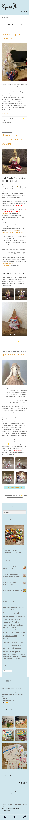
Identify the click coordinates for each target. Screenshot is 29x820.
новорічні (15, 651)
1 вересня (6, 607)
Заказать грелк (15, 450)
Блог (8, 495)
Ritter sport (8, 609)
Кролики (5, 627)
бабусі (16, 630)
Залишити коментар (7, 31)
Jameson (20, 607)
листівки (13, 648)
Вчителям (6, 613)
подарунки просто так (15, 656)
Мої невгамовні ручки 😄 (18, 118)
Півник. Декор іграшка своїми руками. (12, 139)
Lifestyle (9, 118)
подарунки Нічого (15, 654)
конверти (15, 645)
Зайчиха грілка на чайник (14, 36)
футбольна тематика (14, 658)
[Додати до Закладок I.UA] (14, 702)
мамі (17, 648)
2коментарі (24, 351)
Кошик (22, 816)
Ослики (14, 627)
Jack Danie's (14, 607)
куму (9, 648)
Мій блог (9, 122)
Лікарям (10, 627)
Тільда (3, 120)
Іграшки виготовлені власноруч (15, 343)
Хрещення (12, 629)
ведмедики (19, 635)
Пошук (14, 817)
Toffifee (13, 610)
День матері (12, 613)
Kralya (17, 351)
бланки (9, 632)
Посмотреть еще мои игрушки (14, 487)
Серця (8, 629)
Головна (6, 17)
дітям (8, 645)
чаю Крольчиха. (14, 211)
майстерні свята (13, 230)
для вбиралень (13, 642)
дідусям (4, 645)
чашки (22, 658)
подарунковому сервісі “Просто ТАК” (12, 232)
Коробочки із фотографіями (13, 625)
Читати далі (5, 113)
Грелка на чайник (14, 354)
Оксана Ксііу (19, 29)
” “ (20, 205)
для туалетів (20, 642)
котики (21, 645)
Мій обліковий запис (5, 817)
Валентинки (18, 609)
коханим (5, 648)
